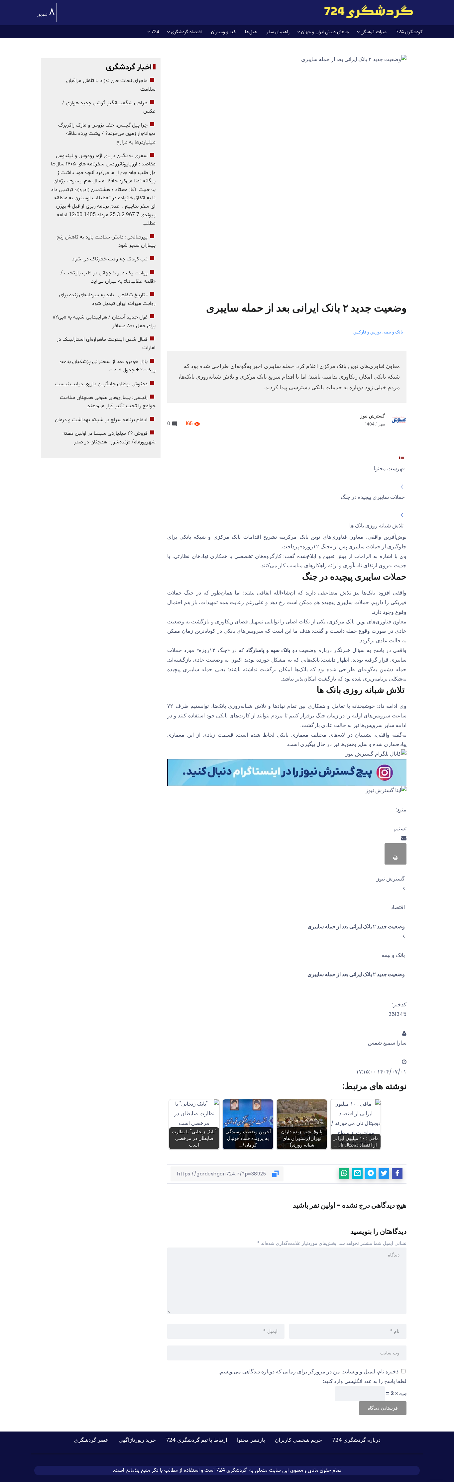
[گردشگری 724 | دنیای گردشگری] (368, 11)
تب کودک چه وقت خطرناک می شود (110, 259)
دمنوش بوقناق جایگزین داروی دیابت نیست (101, 384)
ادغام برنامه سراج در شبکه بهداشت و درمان (101, 419)
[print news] (395, 854)
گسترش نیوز (372, 416)
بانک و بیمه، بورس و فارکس (378, 332)
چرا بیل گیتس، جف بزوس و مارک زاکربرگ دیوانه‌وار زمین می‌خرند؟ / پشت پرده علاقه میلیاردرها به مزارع (107, 134)
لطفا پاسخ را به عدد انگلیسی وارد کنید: (364, 1381)
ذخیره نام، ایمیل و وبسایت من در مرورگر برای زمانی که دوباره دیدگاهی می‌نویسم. (308, 1371)
